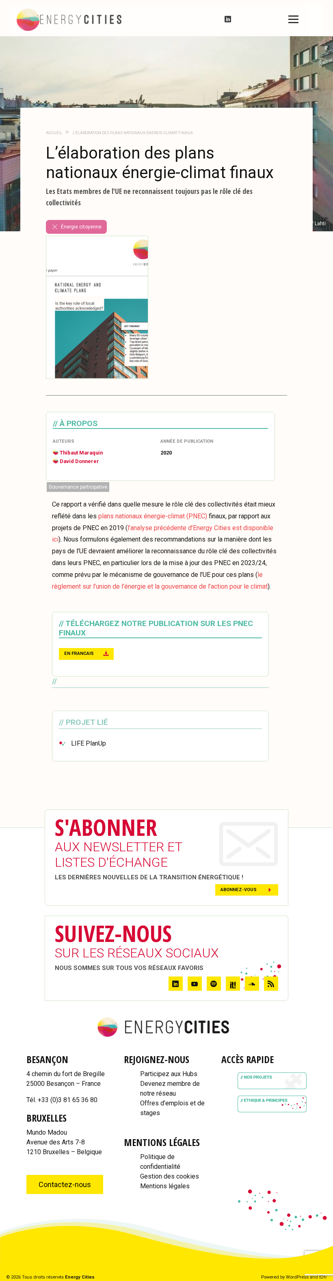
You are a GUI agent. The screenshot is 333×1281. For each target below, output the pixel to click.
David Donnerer (79, 461)
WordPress (297, 1277)
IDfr (323, 1277)
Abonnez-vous (239, 889)
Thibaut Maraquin (81, 453)
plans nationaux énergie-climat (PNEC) (152, 516)
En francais (79, 653)
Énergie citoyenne (81, 227)
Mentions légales (165, 1186)
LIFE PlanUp (88, 743)
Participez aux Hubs (168, 1074)
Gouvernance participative (78, 487)
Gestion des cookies (169, 1176)
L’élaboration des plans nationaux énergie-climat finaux (132, 132)
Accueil (54, 132)
